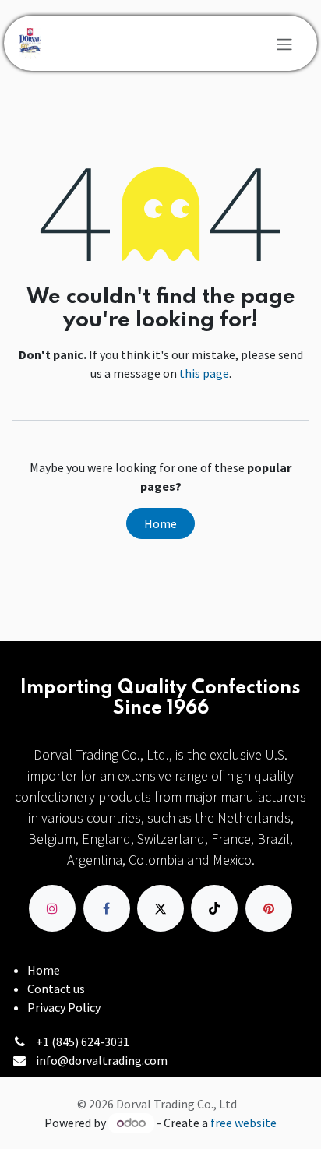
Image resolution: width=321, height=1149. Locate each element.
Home (160, 523)
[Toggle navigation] (284, 44)
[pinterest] (268, 908)
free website (243, 1122)
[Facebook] (106, 908)
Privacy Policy (64, 1007)
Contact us (56, 988)
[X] (160, 908)
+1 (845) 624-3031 (82, 1041)
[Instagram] (52, 908)
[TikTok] (214, 908)
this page (204, 373)
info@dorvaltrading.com (102, 1060)
